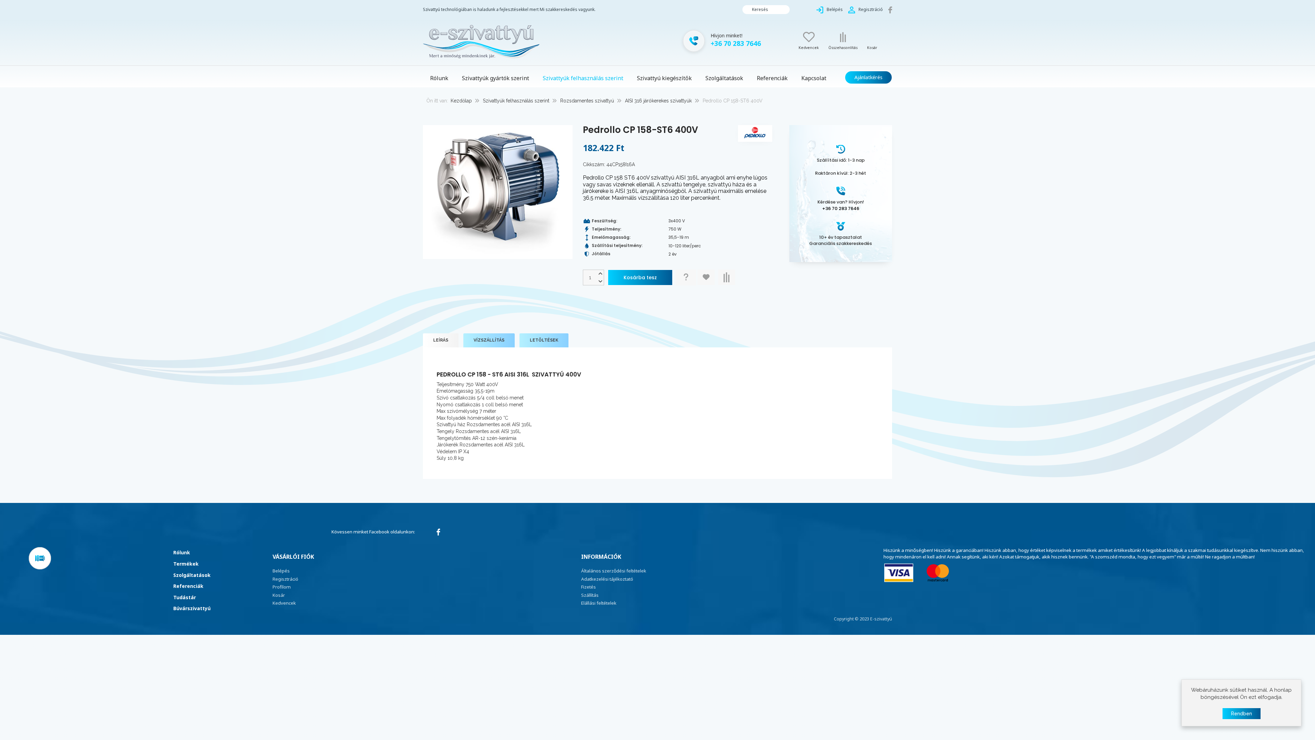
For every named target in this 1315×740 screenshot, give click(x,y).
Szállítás (590, 595)
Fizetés (588, 587)
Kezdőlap (461, 100)
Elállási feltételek (598, 603)
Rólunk (181, 552)
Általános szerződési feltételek (613, 571)
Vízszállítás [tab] (489, 340)
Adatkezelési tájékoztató (607, 579)
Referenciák (188, 586)
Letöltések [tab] (544, 340)
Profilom (282, 587)
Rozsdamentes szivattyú (587, 100)
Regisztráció (285, 579)
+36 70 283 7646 (840, 208)
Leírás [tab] (440, 340)
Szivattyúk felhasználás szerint (516, 100)
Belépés (281, 571)
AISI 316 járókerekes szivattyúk (658, 100)
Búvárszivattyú (192, 608)
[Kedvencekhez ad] (706, 277)
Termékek (186, 563)
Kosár (279, 595)
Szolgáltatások (192, 575)
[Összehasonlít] (726, 277)
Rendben (1241, 713)
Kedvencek (284, 603)
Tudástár (184, 597)
